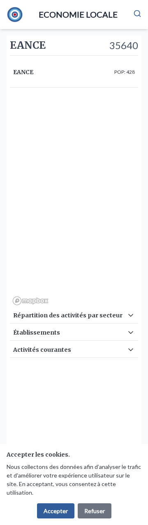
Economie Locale (78, 14)
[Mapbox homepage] (30, 300)
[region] (74, 199)
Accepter (56, 510)
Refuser (94, 510)
